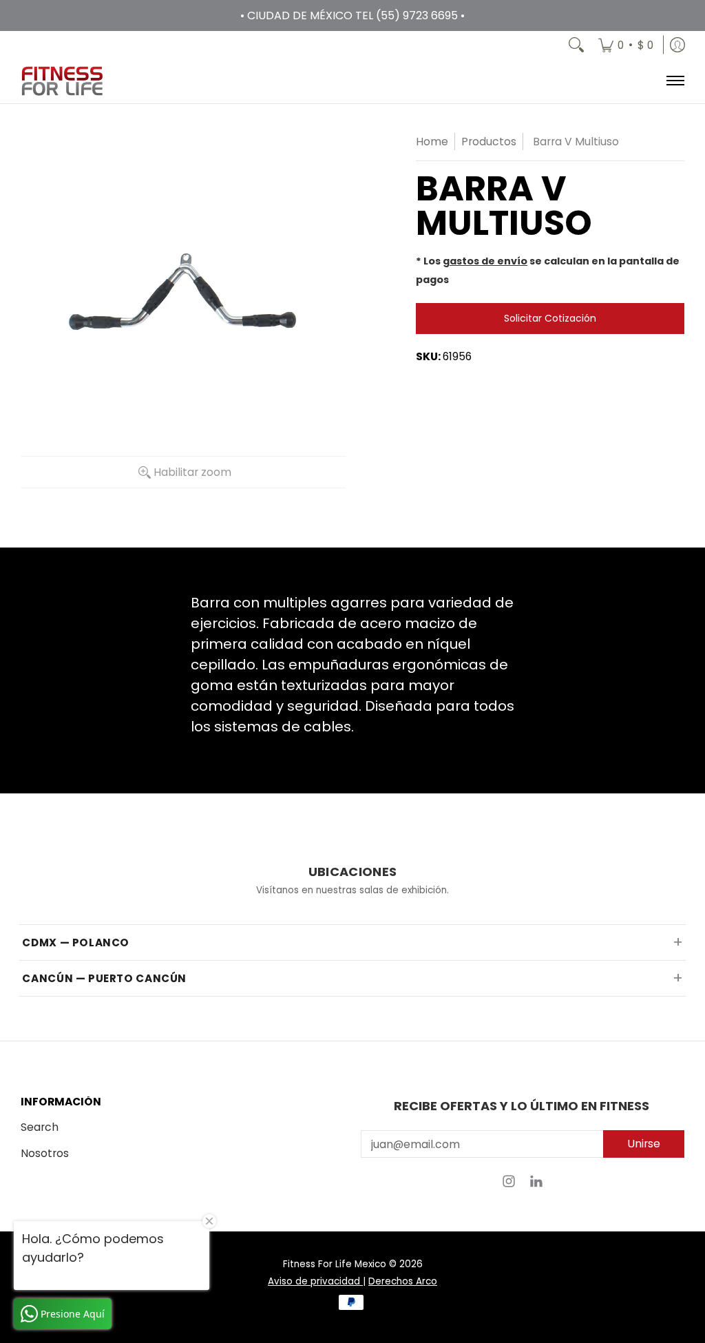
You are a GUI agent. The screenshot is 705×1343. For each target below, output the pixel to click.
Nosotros (45, 1153)
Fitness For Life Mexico (334, 1264)
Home (432, 141)
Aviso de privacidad (315, 1281)
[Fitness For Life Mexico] (62, 81)
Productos (488, 141)
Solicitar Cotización (550, 318)
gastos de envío (485, 261)
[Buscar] (576, 45)
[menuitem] (626, 45)
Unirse (643, 1144)
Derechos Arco (402, 1281)
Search (40, 1127)
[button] (508, 1185)
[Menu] (674, 81)
